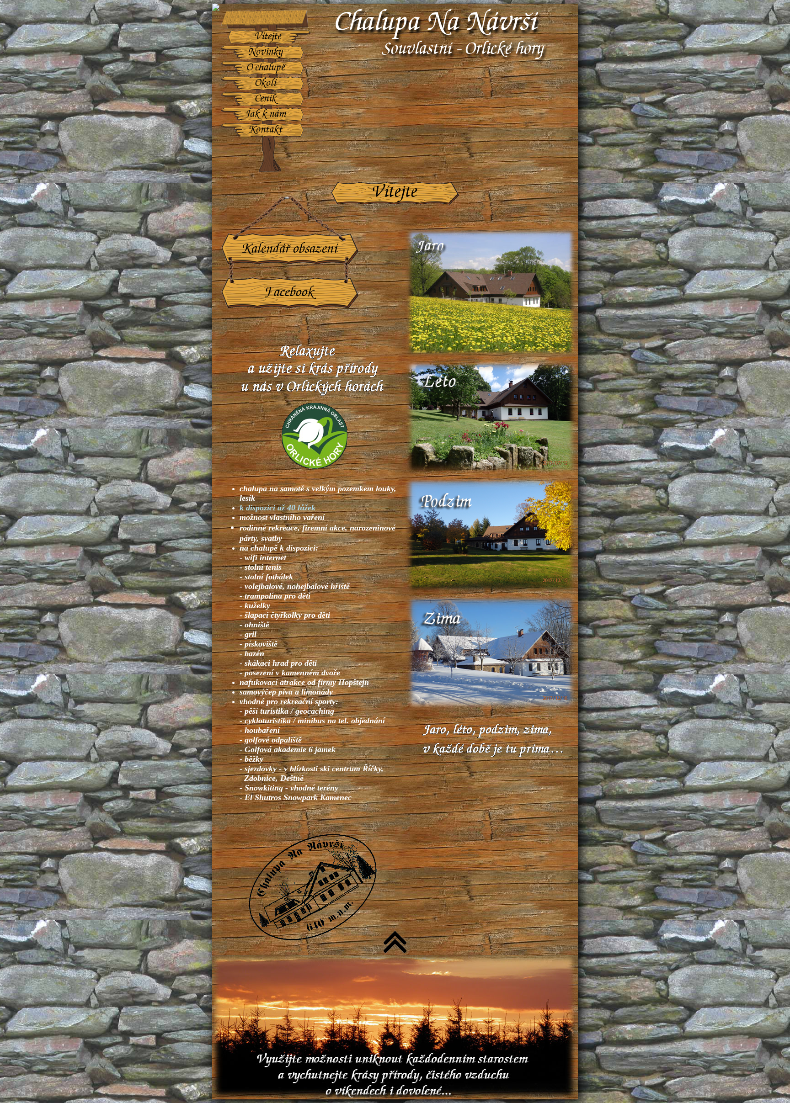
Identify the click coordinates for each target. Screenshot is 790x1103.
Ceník (266, 99)
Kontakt (266, 130)
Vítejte (268, 36)
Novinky (266, 52)
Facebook (290, 293)
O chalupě (266, 68)
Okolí (266, 83)
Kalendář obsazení (290, 249)
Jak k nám (266, 114)
